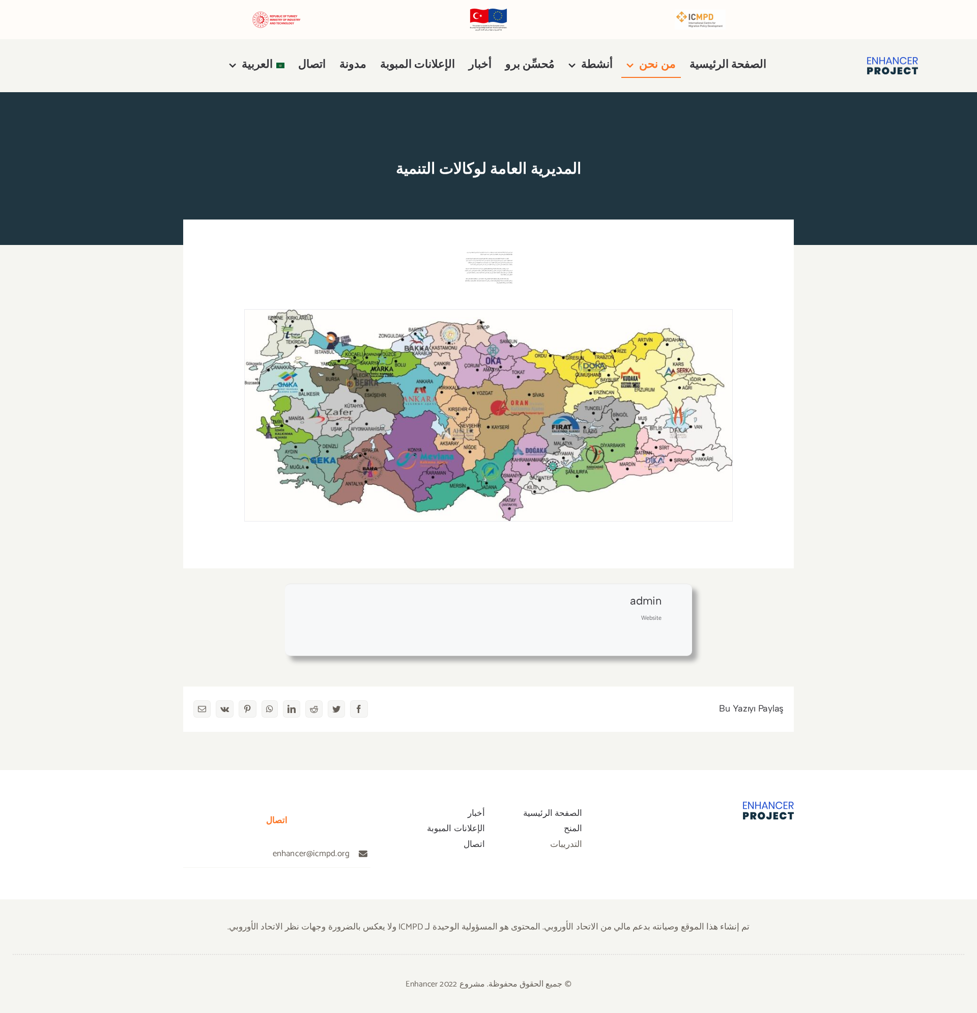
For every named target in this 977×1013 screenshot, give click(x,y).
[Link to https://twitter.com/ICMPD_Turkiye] (113, 65)
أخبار (476, 813)
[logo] (892, 61)
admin (646, 601)
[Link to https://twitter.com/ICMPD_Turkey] (766, 844)
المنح (573, 829)
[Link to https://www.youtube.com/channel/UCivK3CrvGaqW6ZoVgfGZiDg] (91, 65)
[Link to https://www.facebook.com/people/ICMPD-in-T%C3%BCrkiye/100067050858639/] (136, 66)
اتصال (474, 844)
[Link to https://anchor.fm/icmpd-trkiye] (57, 66)
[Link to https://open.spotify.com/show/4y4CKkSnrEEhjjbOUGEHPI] (68, 65)
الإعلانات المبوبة (455, 829)
